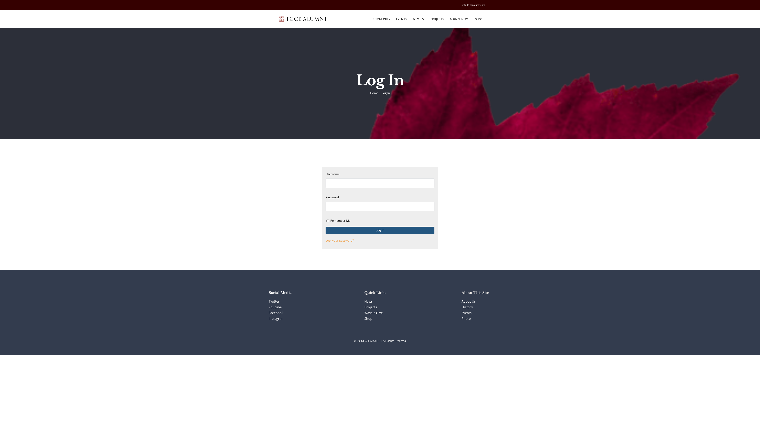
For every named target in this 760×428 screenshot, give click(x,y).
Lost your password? (340, 240)
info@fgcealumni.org (473, 5)
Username (333, 174)
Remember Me (340, 221)
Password (332, 197)
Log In (380, 230)
